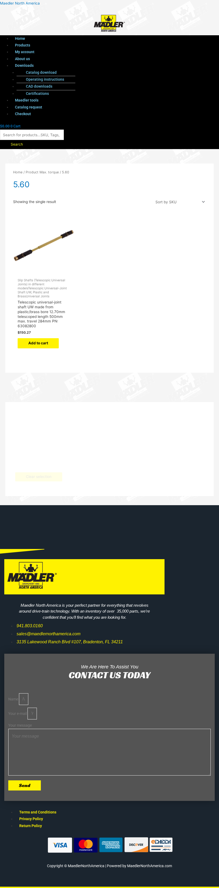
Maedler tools (26, 100)
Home (20, 38)
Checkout (23, 114)
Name (13, 699)
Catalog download (41, 72)
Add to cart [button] (38, 343)
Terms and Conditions (37, 812)
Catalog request (28, 107)
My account (24, 52)
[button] (98, 65)
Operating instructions (45, 79)
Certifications (37, 93)
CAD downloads (39, 86)
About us (22, 59)
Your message (20, 725)
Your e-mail (18, 713)
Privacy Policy (31, 819)
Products (22, 45)
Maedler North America (20, 3)
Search (17, 144)
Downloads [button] (24, 65)
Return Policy (30, 826)
